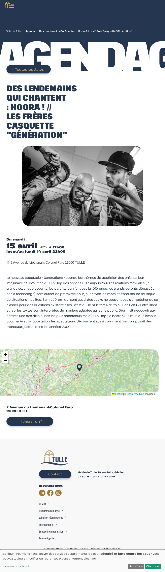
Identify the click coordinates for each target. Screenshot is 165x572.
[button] (79, 366)
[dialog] (82, 560)
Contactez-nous (53, 548)
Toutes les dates (29, 69)
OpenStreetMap (135, 393)
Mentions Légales (77, 548)
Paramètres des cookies (106, 548)
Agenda (30, 31)
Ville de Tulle (13, 31)
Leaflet (118, 393)
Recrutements (46, 525)
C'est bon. (153, 566)
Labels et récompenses (51, 517)
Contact (55, 474)
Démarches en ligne (49, 511)
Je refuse (136, 566)
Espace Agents (46, 538)
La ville (42, 504)
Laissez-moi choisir (16, 566)
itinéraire (29, 421)
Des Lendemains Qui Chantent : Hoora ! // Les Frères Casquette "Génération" (85, 31)
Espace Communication (51, 531)
